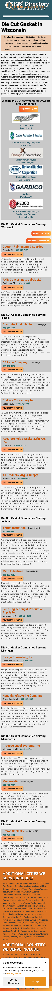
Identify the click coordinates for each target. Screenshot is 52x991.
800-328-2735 (26, 749)
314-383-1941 (9, 835)
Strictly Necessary (13, 981)
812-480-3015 (9, 575)
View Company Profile (12, 254)
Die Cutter (42, 37)
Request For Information (38, 241)
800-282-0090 (22, 404)
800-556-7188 (22, 250)
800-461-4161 (9, 366)
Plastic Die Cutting (23, 43)
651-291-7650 (9, 785)
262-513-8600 (23, 283)
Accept (35, 981)
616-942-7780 (27, 661)
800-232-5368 (27, 699)
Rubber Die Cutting (40, 43)
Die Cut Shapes (28, 46)
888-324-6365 (25, 616)
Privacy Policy (13, 973)
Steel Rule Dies (13, 46)
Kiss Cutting (25, 40)
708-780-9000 (20, 446)
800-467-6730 (9, 532)
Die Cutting (30, 37)
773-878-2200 (9, 328)
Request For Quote (28, 109)
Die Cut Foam (12, 40)
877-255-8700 (24, 479)
